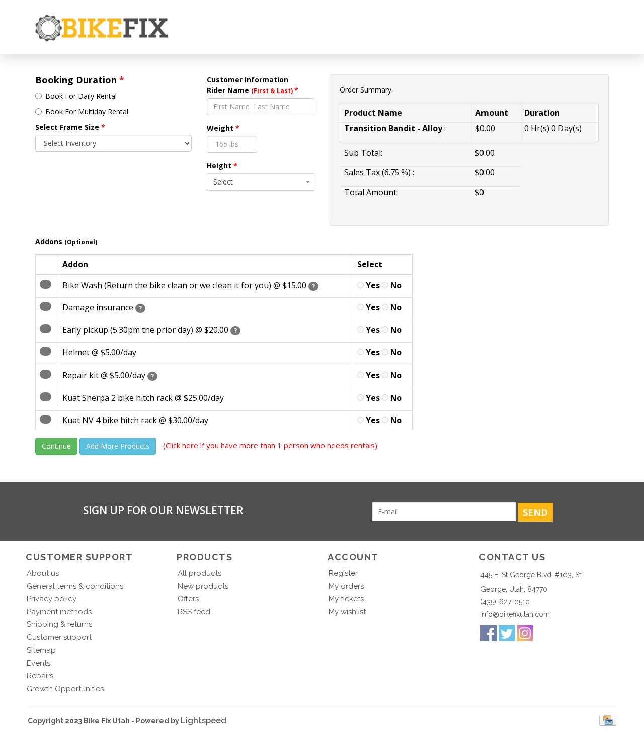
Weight (223, 128)
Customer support (59, 637)
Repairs (40, 675)
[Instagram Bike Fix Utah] (525, 633)
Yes (372, 285)
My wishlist (347, 611)
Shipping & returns (59, 624)
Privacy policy (51, 598)
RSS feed (194, 611)
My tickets (346, 598)
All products (199, 573)
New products (203, 586)
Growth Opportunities (65, 688)
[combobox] (260, 182)
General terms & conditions (75, 586)
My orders (346, 586)
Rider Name (252, 90)
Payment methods (59, 611)
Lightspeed (203, 720)
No (395, 285)
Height (222, 165)
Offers (188, 598)
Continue (56, 446)
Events (38, 663)
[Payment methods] (606, 720)
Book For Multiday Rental (86, 111)
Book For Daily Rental (81, 96)
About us (43, 573)
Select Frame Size (70, 127)
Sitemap (41, 650)
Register (343, 573)
